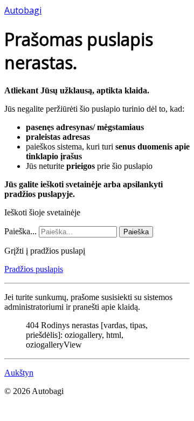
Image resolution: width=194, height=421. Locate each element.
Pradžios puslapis (33, 269)
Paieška (136, 232)
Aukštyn (18, 372)
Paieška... (20, 231)
